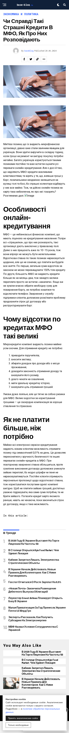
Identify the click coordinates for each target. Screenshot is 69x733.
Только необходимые (18, 725)
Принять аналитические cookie (23, 718)
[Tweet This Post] (31, 59)
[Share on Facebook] (24, 59)
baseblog (29, 50)
